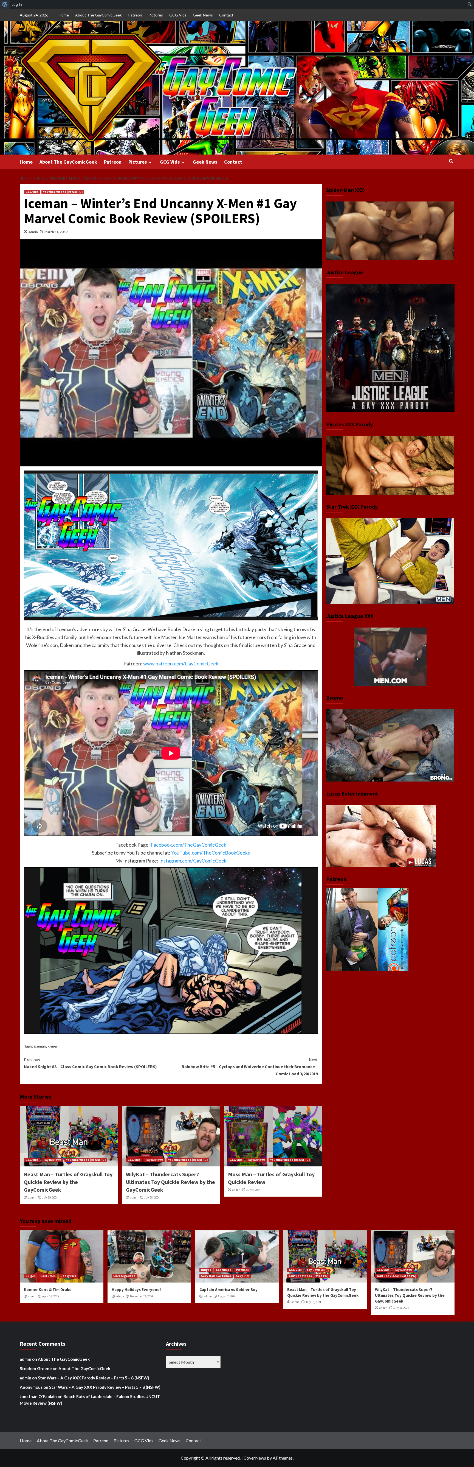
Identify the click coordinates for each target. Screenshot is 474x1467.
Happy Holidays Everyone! (136, 1289)
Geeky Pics (68, 1276)
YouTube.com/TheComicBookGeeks (210, 853)
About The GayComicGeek (98, 15)
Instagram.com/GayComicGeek (193, 861)
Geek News (203, 15)
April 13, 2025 (50, 1296)
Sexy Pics (243, 1276)
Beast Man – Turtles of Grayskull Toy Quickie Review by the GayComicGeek (68, 1182)
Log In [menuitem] (17, 4)
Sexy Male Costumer (216, 1276)
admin (33, 232)
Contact (226, 15)
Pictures (155, 15)
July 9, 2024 (253, 1190)
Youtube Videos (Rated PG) (63, 192)
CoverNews (255, 1457)
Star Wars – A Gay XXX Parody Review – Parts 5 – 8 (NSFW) (93, 1377)
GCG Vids (178, 15)
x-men (53, 1046)
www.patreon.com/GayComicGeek (180, 663)
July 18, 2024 (152, 1197)
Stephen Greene (36, 1368)
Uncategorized (124, 1276)
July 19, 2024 (50, 1197)
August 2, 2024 (226, 1296)
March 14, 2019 (55, 232)
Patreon (135, 15)
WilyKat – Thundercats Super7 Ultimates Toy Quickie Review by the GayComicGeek (170, 1182)
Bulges (31, 1276)
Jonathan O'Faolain (38, 1396)
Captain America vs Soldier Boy (228, 1289)
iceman (40, 1046)
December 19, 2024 (141, 1296)
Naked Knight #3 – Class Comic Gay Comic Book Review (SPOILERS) (90, 1063)
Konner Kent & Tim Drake (48, 1289)
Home (64, 15)
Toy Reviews (52, 1160)
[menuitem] (5, 4)
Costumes (48, 1276)
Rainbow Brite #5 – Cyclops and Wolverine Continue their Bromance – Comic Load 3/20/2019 (250, 1066)
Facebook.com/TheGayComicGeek (188, 845)
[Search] (451, 161)
